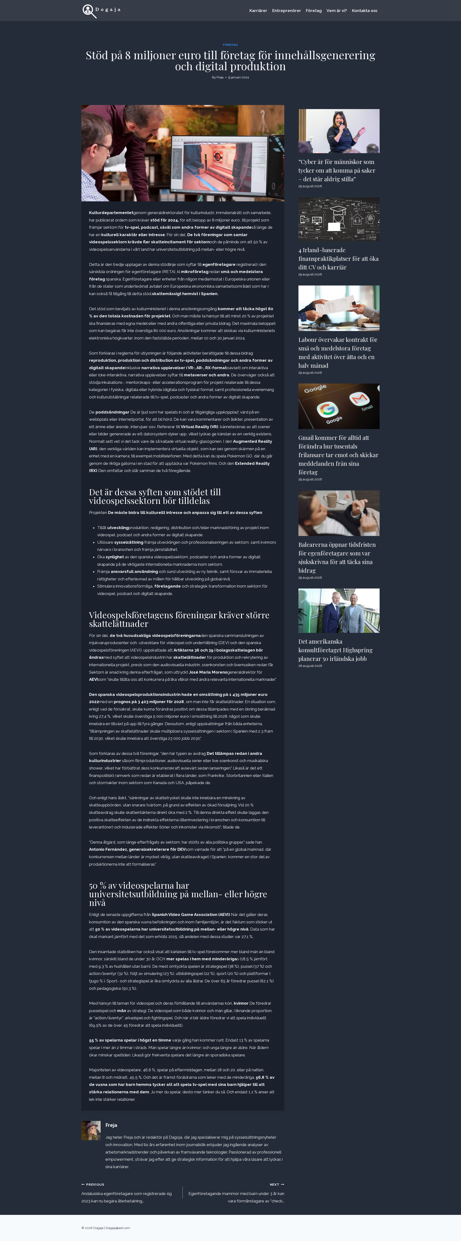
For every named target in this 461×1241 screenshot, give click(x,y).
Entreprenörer (286, 10)
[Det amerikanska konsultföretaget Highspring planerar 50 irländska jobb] (339, 610)
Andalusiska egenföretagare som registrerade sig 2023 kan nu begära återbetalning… (126, 1193)
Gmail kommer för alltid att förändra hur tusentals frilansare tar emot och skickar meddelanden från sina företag (338, 455)
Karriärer (258, 10)
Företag (314, 10)
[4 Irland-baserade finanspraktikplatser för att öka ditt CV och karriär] (339, 219)
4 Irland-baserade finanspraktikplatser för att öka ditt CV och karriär (338, 258)
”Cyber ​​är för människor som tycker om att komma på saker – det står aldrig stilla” (337, 170)
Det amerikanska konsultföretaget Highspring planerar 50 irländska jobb (335, 649)
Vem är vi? (337, 10)
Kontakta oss (364, 10)
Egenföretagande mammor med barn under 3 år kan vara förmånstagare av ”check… (236, 1193)
